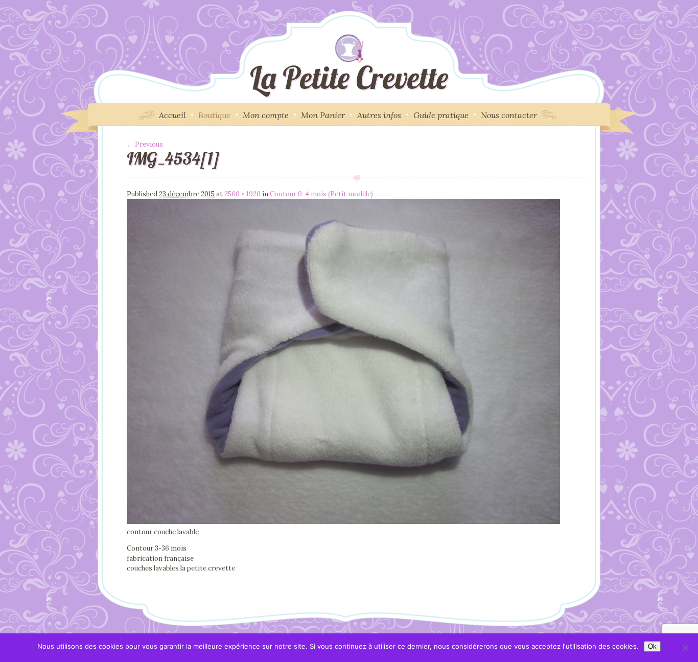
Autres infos (379, 115)
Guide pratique (441, 115)
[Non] (685, 648)
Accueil (172, 115)
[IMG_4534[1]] (343, 521)
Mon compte (266, 115)
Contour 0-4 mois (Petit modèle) (321, 194)
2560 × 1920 (242, 194)
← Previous (145, 144)
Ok (652, 646)
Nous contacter (509, 115)
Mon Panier (323, 115)
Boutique (214, 115)
